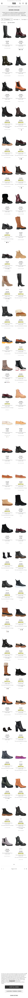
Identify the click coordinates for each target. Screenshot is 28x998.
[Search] (20, 3)
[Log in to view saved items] (23, 3)
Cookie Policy (12, 980)
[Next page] (24, 868)
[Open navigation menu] (2, 3)
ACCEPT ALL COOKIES (14, 987)
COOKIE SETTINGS (14, 995)
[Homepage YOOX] (14, 3)
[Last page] (26, 869)
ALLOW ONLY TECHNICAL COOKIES (14, 991)
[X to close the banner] (26, 973)
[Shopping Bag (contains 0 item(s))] (26, 3)
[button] (14, 864)
